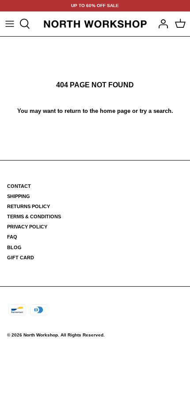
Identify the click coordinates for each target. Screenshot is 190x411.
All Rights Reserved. (83, 335)
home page (115, 111)
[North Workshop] (95, 24)
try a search (155, 111)
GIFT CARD (20, 257)
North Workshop (40, 335)
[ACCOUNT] (161, 24)
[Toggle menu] (9, 24)
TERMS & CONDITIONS (34, 216)
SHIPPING (18, 196)
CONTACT (19, 186)
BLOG (14, 247)
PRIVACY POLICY (27, 226)
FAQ (12, 236)
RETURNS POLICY (28, 206)
